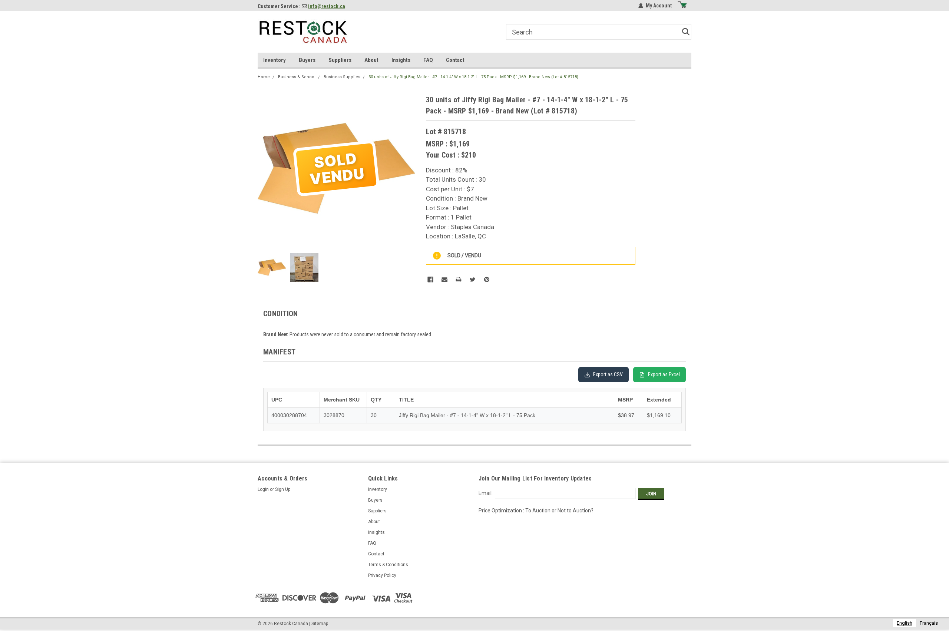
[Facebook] (430, 280)
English (904, 623)
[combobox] (904, 623)
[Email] (444, 280)
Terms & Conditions (388, 564)
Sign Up (282, 489)
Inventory (274, 60)
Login (263, 489)
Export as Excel (664, 374)
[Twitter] (473, 280)
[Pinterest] (487, 280)
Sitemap (319, 623)
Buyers (307, 60)
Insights (400, 60)
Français (929, 623)
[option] (929, 623)
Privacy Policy (382, 575)
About (371, 60)
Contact (455, 60)
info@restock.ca (326, 6)
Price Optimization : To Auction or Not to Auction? (536, 510)
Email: (486, 493)
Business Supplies (342, 77)
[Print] (459, 280)
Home (264, 77)
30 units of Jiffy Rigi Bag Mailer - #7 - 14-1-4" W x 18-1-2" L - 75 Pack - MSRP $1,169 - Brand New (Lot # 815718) (473, 77)
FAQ (428, 60)
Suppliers (339, 60)
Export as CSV (608, 374)
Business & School (296, 77)
